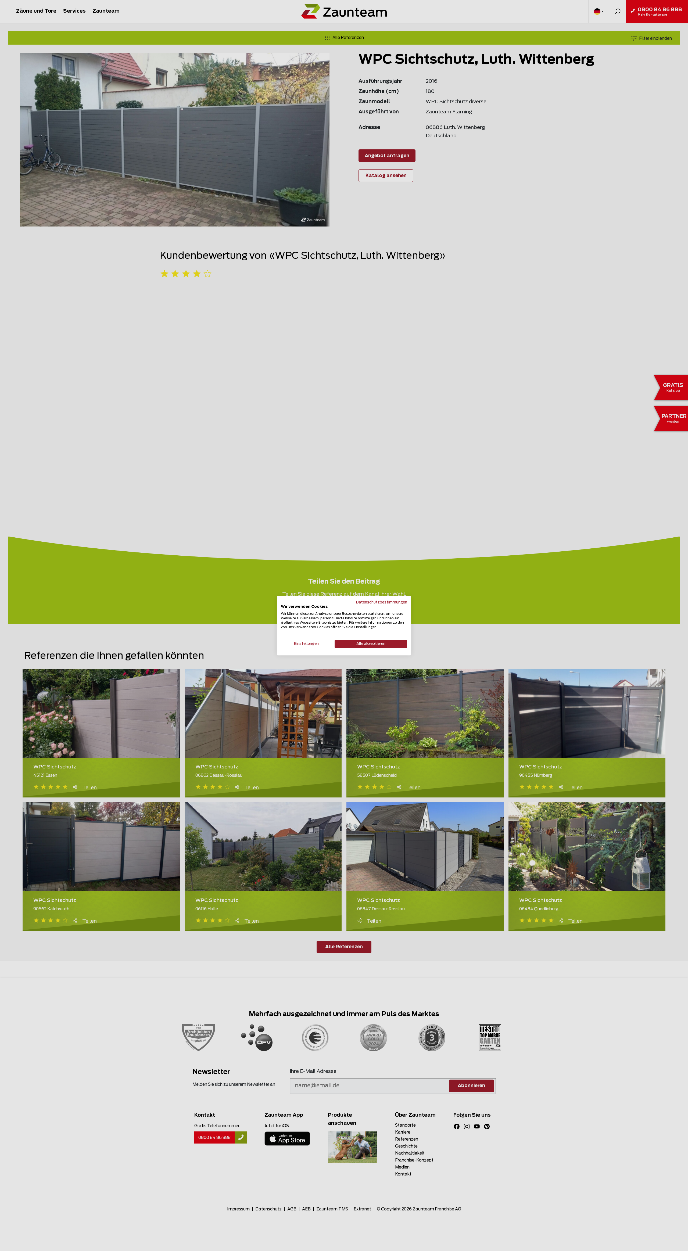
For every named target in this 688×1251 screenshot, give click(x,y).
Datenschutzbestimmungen (381, 602)
